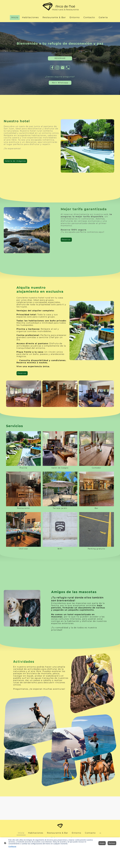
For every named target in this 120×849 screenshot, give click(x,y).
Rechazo (112, 843)
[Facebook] (52, 67)
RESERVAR (60, 58)
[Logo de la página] (60, 6)
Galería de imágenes (15, 161)
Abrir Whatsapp (60, 83)
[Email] (62, 67)
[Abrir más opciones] (100, 833)
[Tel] (68, 67)
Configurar (12, 846)
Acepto (102, 843)
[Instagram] (57, 67)
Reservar (66, 240)
